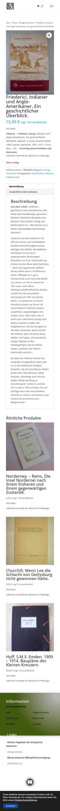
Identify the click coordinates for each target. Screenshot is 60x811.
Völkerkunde (12, 177)
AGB (8, 712)
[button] (49, 35)
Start (8, 22)
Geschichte (37, 173)
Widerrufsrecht (41, 712)
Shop (14, 22)
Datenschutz (12, 718)
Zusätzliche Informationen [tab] (23, 191)
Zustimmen (10, 806)
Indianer (49, 173)
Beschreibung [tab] (16, 186)
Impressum (38, 718)
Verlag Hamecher (26, 22)
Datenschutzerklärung (26, 800)
